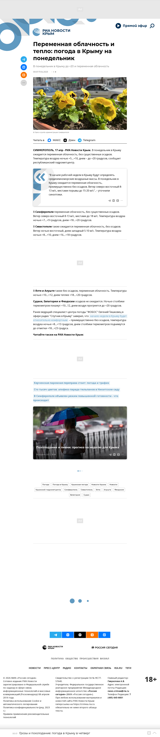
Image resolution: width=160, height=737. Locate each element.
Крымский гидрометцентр (48, 490)
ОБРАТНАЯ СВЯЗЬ (100, 668)
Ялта (98, 490)
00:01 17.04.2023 (40, 72)
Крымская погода (79, 484)
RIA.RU (118, 668)
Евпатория (75, 495)
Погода (45, 484)
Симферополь (70, 490)
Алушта (107, 490)
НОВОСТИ (35, 668)
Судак (86, 495)
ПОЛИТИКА (57, 659)
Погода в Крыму (60, 484)
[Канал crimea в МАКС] (104, 635)
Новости (113, 484)
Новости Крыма (98, 484)
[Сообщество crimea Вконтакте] (68, 635)
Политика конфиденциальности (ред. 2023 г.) (26, 709)
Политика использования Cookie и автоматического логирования (22, 702)
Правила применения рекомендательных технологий (26, 715)
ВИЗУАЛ (104, 659)
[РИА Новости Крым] (51, 32)
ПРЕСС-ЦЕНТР (52, 668)
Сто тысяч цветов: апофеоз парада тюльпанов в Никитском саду (76, 390)
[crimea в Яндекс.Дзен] (80, 635)
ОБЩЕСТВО (71, 659)
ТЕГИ (128, 668)
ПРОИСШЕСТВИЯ (89, 659)
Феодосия (119, 490)
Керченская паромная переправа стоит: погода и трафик (71, 383)
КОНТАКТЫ (80, 668)
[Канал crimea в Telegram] (56, 635)
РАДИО (67, 668)
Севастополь (86, 490)
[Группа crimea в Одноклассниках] (92, 635)
